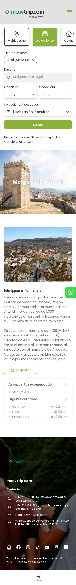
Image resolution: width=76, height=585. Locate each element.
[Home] (9, 547)
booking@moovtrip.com (30, 515)
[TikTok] (37, 547)
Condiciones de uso (18, 142)
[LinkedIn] (66, 547)
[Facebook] (18, 547)
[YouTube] (47, 547)
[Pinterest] (56, 547)
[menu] (69, 11)
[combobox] (38, 77)
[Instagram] (28, 547)
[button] (2, 34)
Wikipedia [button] (22, 370)
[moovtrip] (22, 461)
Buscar (38, 125)
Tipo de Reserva (16, 53)
